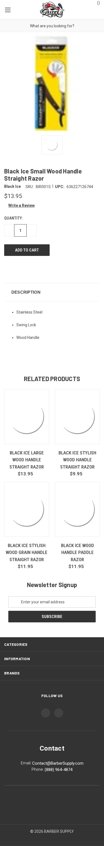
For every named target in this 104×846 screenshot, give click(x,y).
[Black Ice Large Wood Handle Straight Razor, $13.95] (26, 416)
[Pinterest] (48, 269)
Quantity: (13, 218)
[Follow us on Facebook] (45, 713)
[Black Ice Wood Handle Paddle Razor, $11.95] (77, 509)
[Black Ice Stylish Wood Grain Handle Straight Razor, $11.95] (26, 509)
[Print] (27, 269)
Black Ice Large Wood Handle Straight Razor (26, 460)
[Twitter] (37, 269)
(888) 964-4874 (58, 769)
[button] (19, 205)
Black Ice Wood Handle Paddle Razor (77, 552)
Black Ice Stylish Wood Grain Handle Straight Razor (26, 552)
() (98, 3)
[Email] (17, 269)
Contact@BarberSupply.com (57, 763)
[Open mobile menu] (7, 9)
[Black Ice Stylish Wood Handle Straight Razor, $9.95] (77, 416)
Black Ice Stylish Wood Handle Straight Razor (77, 460)
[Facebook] (7, 269)
